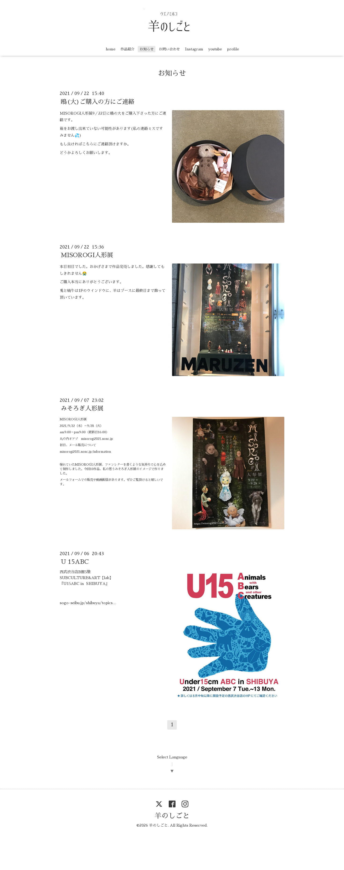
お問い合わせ (169, 49)
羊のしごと (172, 815)
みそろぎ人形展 (82, 408)
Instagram (194, 49)
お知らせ (147, 49)
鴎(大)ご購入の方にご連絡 (97, 101)
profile (233, 49)
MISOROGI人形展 (87, 255)
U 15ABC (75, 562)
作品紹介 (128, 49)
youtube (215, 49)
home (110, 49)
